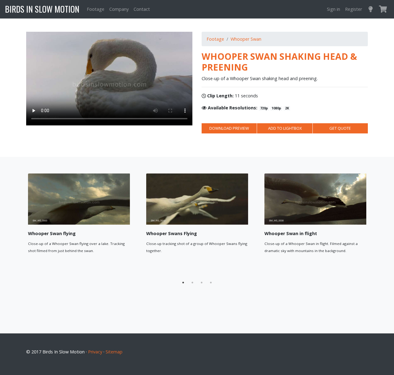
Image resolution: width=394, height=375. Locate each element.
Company (119, 9)
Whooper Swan (246, 39)
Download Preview (229, 128)
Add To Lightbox (105, 264)
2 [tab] (192, 282)
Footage (95, 9)
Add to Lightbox (285, 128)
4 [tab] (211, 282)
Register (353, 9)
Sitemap (114, 352)
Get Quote (340, 128)
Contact (142, 9)
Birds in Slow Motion (42, 9)
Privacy (95, 352)
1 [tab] (183, 282)
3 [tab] (202, 282)
